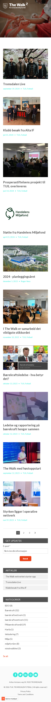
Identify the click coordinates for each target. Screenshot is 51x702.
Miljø (9, 639)
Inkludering (11, 634)
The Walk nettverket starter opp (21, 576)
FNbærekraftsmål (15, 624)
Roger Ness (25, 281)
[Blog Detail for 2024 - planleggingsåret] (25, 258)
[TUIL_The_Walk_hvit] (15, 5)
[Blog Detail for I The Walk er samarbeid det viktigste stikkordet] (25, 307)
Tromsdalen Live (14, 84)
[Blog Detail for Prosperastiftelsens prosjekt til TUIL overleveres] (25, 160)
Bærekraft (12, 610)
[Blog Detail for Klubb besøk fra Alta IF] (25, 111)
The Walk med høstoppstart (22, 468)
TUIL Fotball (28, 89)
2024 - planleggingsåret (19, 276)
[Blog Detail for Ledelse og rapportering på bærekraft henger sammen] (25, 406)
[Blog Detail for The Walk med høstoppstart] (25, 452)
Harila (9, 629)
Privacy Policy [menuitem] (26, 691)
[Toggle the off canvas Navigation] (46, 5)
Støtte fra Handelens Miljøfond (24, 232)
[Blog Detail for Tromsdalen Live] (25, 64)
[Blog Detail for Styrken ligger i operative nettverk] (25, 493)
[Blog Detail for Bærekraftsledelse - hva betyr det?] (25, 358)
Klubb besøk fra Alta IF (18, 130)
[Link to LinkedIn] (25, 674)
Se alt (5, 656)
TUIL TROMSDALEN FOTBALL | (21, 687)
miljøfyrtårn (12, 643)
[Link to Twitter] (20, 674)
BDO (9, 605)
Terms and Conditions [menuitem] (26, 694)
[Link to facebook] (15, 674)
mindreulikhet (13, 648)
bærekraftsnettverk (16, 620)
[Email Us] (35, 674)
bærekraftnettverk (15, 615)
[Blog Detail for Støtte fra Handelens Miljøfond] (25, 213)
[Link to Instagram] (30, 674)
